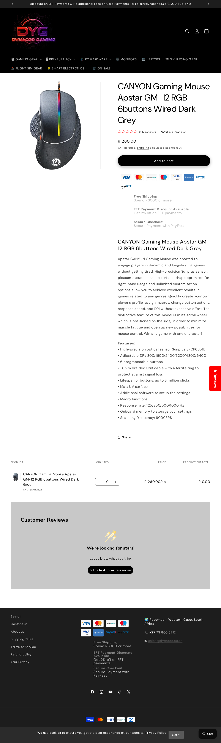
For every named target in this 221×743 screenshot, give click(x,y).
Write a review (173, 132)
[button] (26, 59)
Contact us (19, 624)
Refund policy (21, 654)
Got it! (176, 735)
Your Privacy (20, 662)
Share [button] (126, 437)
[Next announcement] (208, 4)
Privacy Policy (155, 733)
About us (17, 631)
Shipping (143, 147)
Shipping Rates (22, 639)
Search (16, 616)
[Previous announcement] (12, 4)
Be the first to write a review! (110, 570)
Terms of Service (23, 647)
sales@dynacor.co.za (165, 641)
